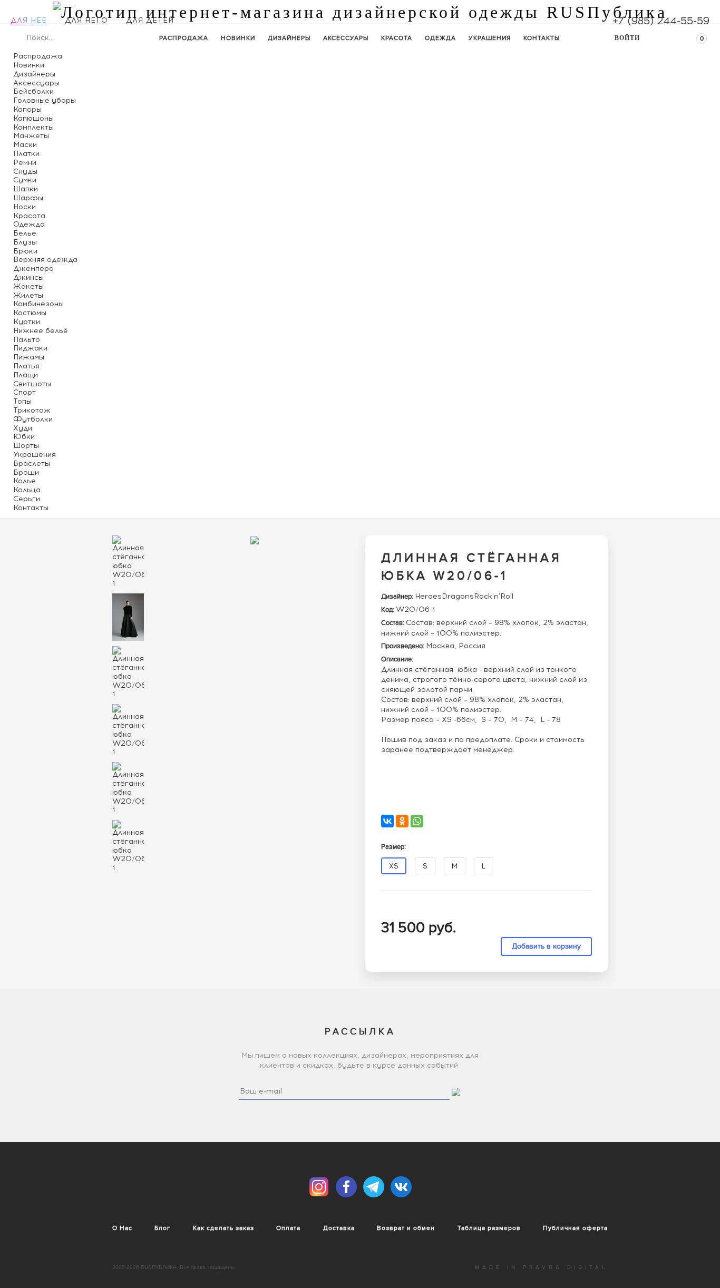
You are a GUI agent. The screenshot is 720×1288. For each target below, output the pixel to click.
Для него (86, 20)
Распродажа (183, 38)
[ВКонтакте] (387, 821)
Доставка (339, 1228)
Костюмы (29, 312)
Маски (25, 144)
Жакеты (28, 286)
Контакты (541, 38)
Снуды (25, 171)
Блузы (25, 242)
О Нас (122, 1228)
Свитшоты (32, 383)
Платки (26, 153)
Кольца (27, 489)
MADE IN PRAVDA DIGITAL (541, 1267)
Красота (396, 38)
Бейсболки (33, 91)
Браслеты (31, 463)
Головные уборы (44, 100)
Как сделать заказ (223, 1228)
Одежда (440, 38)
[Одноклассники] (402, 821)
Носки (24, 206)
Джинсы (28, 277)
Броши (26, 472)
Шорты (26, 445)
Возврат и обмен (406, 1228)
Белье (24, 233)
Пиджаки (30, 348)
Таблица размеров (489, 1228)
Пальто (26, 339)
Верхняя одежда (45, 259)
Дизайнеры (289, 38)
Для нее (29, 20)
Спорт (24, 392)
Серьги (26, 498)
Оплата (288, 1228)
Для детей (150, 20)
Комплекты (33, 127)
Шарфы (28, 197)
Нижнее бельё (40, 330)
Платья (26, 366)
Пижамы (28, 357)
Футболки (33, 419)
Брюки (25, 251)
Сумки (24, 179)
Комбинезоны (38, 303)
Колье (24, 480)
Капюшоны (33, 118)
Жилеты (28, 295)
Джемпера (33, 268)
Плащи (25, 374)
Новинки (238, 38)
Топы (22, 401)
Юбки (24, 436)
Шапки (25, 188)
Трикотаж (32, 410)
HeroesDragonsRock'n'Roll (464, 596)
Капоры (27, 109)
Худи (22, 428)
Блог (162, 1228)
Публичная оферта (575, 1228)
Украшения (490, 38)
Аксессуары (345, 38)
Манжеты (31, 135)
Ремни (24, 162)
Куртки (26, 321)
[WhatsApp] (417, 821)
